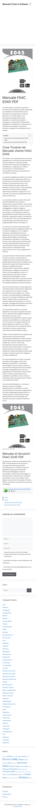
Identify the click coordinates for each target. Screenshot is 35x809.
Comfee (4, 763)
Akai (6, 756)
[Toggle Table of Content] (29, 135)
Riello (9, 774)
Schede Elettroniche (9, 704)
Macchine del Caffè (8, 673)
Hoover (19, 769)
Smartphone (6, 707)
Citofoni (4, 624)
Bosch (24, 756)
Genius (29, 766)
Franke (26, 766)
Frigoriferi (5, 643)
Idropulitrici (6, 651)
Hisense (5, 769)
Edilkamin (14, 763)
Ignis (26, 769)
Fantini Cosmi (14, 766)
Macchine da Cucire (8, 671)
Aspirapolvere (6, 613)
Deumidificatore (7, 635)
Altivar (9, 756)
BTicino (6, 759)
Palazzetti (29, 771)
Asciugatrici (6, 610)
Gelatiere (5, 649)
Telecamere (6, 718)
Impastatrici (6, 657)
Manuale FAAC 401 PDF (12, 505)
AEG (3, 756)
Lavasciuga (6, 662)
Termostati (5, 726)
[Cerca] (29, 590)
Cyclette (5, 632)
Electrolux (22, 762)
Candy (21, 759)
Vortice (12, 777)
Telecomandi (6, 720)
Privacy (4, 797)
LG (25, 771)
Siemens (19, 774)
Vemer (4, 778)
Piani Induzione (7, 685)
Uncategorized (7, 731)
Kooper (17, 771)
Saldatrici (5, 698)
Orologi (4, 682)
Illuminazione (6, 654)
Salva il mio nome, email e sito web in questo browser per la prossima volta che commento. (17, 554)
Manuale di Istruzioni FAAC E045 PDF (16, 142)
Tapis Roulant (6, 715)
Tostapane (5, 729)
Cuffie (4, 629)
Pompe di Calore (7, 687)
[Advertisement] (17, 26)
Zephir (30, 777)
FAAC (6, 500)
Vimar (9, 777)
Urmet (28, 774)
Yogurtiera (5, 742)
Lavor (23, 771)
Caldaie (4, 618)
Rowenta (13, 774)
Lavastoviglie (6, 665)
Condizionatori (7, 627)
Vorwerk (16, 777)
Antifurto (5, 607)
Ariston (14, 756)
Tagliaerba (5, 712)
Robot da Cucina (7, 693)
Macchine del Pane (8, 676)
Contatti (5, 791)
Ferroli (21, 766)
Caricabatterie (7, 621)
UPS (3, 734)
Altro (6, 497)
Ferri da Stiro (6, 638)
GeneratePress (17, 806)
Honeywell (13, 769)
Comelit (26, 759)
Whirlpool (23, 777)
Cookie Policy (6, 794)
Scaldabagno (6, 701)
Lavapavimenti (7, 660)
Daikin (10, 763)
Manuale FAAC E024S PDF (13, 502)
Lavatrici (5, 668)
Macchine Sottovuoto (9, 679)
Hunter (23, 769)
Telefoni (5, 723)
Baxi (17, 756)
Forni (4, 640)
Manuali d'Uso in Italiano (15, 4)
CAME (14, 759)
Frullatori (5, 646)
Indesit (12, 771)
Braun (28, 756)
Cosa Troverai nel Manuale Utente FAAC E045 (16, 139)
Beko (20, 756)
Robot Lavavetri (7, 696)
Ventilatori (5, 740)
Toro (23, 774)
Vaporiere (5, 737)
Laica (20, 771)
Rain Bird (4, 774)
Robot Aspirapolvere (9, 690)
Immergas (6, 771)
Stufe (4, 709)
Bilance (4, 615)
